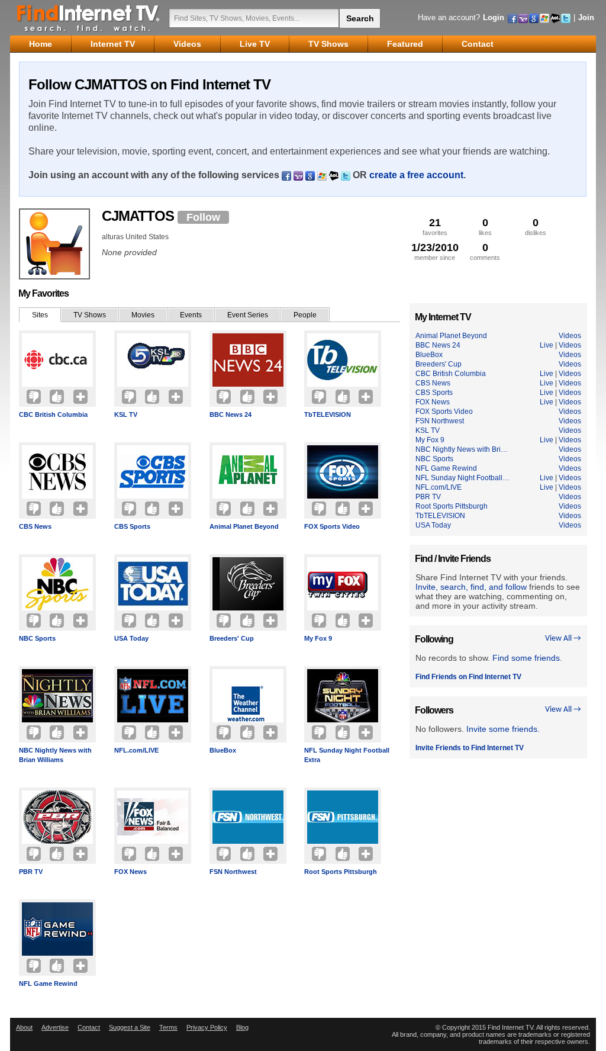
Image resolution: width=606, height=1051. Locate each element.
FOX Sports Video (332, 526)
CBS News (35, 526)
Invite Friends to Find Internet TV (469, 748)
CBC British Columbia (53, 414)
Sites (40, 315)
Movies (142, 315)
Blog (242, 1027)
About (24, 1027)
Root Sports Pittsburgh (340, 871)
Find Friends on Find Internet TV (468, 677)
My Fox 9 (318, 638)
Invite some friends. (503, 729)
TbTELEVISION (327, 414)
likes (485, 226)
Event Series (247, 315)
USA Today (131, 638)
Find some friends (526, 658)
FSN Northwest (233, 871)
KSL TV (125, 414)
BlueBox (222, 750)
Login (493, 17)
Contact (89, 1027)
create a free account (416, 175)
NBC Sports (37, 638)
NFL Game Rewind (48, 983)
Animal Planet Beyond (244, 526)
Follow (203, 217)
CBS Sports (132, 526)
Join (586, 17)
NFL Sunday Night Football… (462, 478)
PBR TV (31, 871)
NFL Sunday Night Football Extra (346, 755)
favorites (435, 226)
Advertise (55, 1027)
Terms (168, 1027)
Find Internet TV (88, 18)
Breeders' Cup (231, 638)
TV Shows (89, 315)
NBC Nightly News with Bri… (461, 449)
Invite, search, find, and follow (471, 587)
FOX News (130, 871)
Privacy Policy (206, 1027)
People (305, 315)
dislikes (535, 226)
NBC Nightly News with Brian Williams (55, 755)
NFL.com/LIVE (136, 750)
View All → (563, 638)
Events (191, 315)
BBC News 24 (230, 414)
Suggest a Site (129, 1027)
